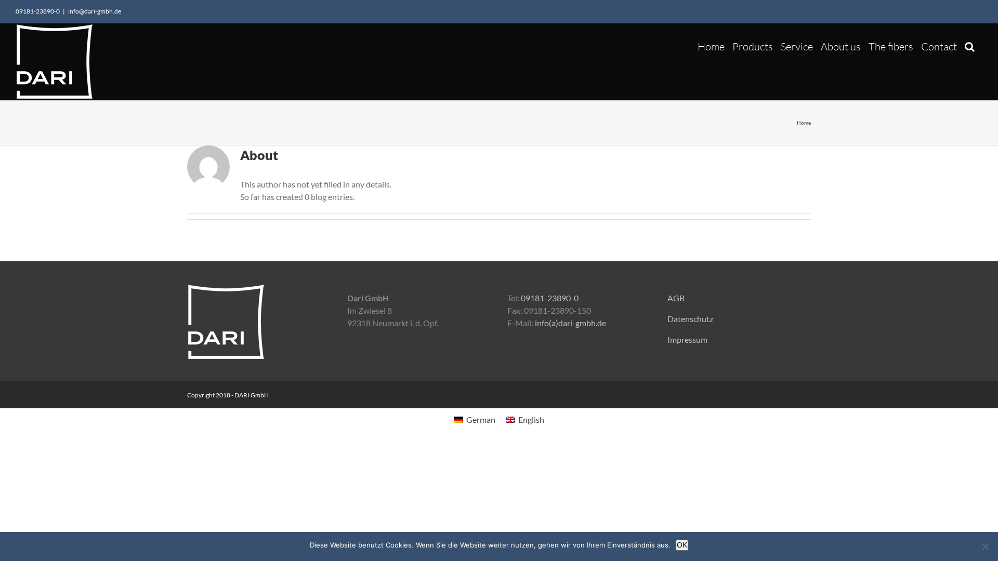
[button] (970, 43)
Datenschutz (690, 319)
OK (682, 545)
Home (804, 122)
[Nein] (985, 546)
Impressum (687, 339)
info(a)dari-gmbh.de (570, 323)
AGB (676, 298)
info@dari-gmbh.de (94, 11)
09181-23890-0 (550, 298)
